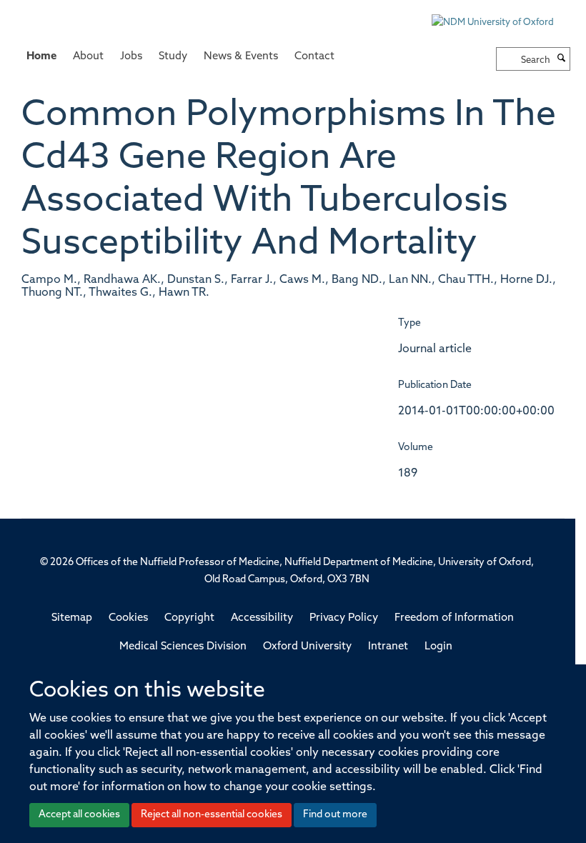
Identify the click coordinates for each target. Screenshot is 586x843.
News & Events (241, 56)
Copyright (189, 618)
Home (41, 56)
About (88, 56)
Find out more (335, 814)
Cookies (128, 618)
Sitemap (71, 618)
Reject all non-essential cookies (211, 814)
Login (438, 647)
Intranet (388, 647)
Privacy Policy (343, 618)
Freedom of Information (454, 618)
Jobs (131, 56)
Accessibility (262, 618)
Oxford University (307, 647)
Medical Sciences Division (183, 647)
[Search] (562, 59)
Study (173, 56)
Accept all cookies (79, 814)
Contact (314, 56)
